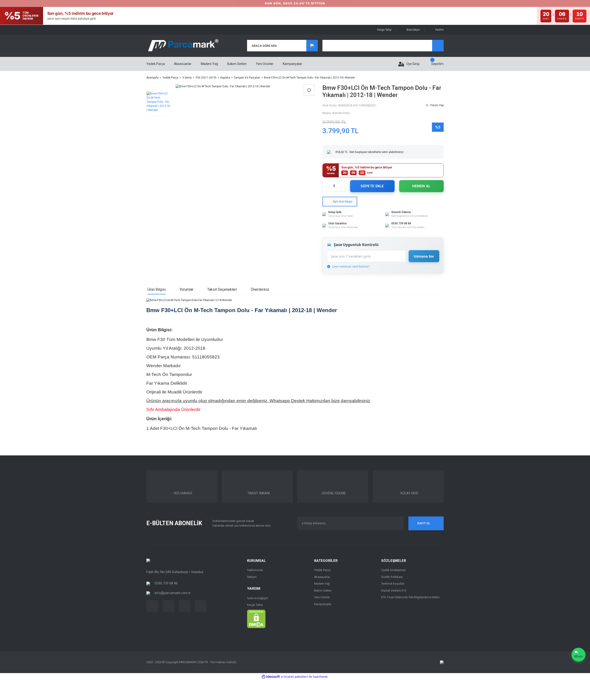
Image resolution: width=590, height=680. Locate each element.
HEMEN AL (421, 186)
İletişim (252, 577)
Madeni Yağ (322, 583)
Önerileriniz (260, 289)
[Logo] (183, 45)
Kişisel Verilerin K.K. (394, 590)
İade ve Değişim (257, 598)
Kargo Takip (384, 29)
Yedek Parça (322, 570)
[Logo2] (148, 560)
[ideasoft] (271, 676)
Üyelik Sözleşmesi (393, 570)
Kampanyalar (292, 64)
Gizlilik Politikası (392, 577)
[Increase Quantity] (341, 185)
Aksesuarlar (322, 577)
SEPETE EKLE (372, 186)
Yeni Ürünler (265, 64)
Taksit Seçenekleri (222, 289)
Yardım (439, 29)
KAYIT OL (423, 523)
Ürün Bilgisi (157, 289)
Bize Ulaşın (413, 29)
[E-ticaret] (294, 676)
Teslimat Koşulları (392, 583)
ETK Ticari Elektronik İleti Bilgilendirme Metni (410, 597)
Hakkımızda (255, 570)
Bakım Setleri (322, 590)
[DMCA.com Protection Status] (256, 618)
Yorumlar (186, 289)
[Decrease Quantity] (326, 185)
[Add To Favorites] (309, 90)
